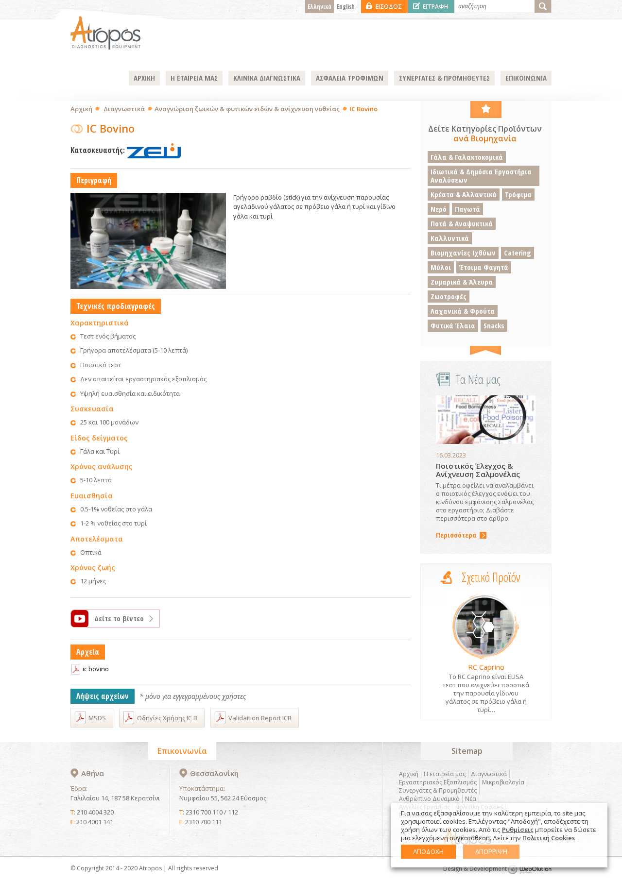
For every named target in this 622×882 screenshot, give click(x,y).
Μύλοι (441, 267)
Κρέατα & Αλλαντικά (464, 194)
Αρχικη (144, 78)
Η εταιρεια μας (194, 78)
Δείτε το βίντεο (119, 618)
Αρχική (81, 108)
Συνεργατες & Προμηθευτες (444, 78)
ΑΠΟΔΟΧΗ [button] (428, 851)
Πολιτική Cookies (548, 838)
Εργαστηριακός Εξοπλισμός (438, 782)
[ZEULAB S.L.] (154, 150)
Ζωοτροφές (448, 296)
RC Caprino (486, 667)
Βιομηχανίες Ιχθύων (463, 252)
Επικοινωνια (526, 78)
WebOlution (530, 869)
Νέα (470, 799)
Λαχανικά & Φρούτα (463, 311)
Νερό (439, 209)
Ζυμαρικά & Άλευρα (462, 282)
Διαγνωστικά (124, 108)
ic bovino (96, 668)
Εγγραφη (435, 6)
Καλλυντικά (450, 238)
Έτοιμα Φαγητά (483, 267)
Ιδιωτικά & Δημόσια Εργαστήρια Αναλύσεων (481, 176)
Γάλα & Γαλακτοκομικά (467, 157)
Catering (517, 252)
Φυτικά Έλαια (453, 325)
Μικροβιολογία (503, 782)
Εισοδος (389, 6)
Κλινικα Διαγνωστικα (266, 78)
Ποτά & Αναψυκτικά (462, 223)
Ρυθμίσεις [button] (518, 829)
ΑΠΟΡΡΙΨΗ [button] (491, 851)
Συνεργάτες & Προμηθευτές (438, 790)
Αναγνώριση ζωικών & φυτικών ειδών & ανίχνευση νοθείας (247, 108)
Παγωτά (467, 209)
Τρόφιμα (518, 194)
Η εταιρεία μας (445, 774)
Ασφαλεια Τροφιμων (349, 78)
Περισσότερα (456, 535)
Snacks (494, 325)
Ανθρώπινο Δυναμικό (429, 799)
